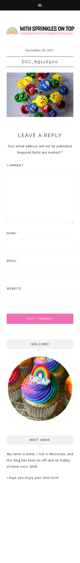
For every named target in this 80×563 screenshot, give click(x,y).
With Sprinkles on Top (40, 30)
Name (12, 233)
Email (13, 261)
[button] (40, 5)
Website (14, 288)
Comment (15, 165)
